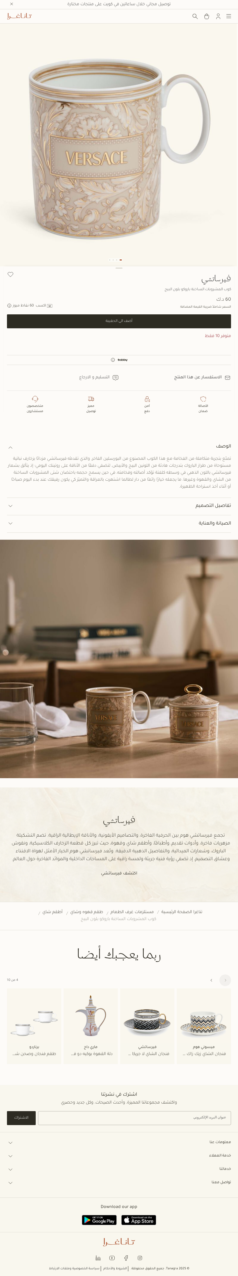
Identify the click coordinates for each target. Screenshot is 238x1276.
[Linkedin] (98, 1258)
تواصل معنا (221, 1183)
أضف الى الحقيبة (119, 321)
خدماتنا (225, 1169)
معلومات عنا (220, 1142)
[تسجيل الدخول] (218, 16)
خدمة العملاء (220, 1156)
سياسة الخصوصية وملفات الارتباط (74, 1268)
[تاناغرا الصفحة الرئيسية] (19, 16)
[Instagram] (139, 1258)
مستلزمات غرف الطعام (132, 912)
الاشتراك (21, 1118)
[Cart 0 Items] (206, 16)
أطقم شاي (52, 912)
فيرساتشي (216, 278)
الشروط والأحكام (115, 1268)
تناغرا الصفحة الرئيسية (181, 912)
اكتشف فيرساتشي (119, 874)
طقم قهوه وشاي (86, 912)
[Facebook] (125, 1258)
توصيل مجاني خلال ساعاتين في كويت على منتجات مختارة (119, 4)
